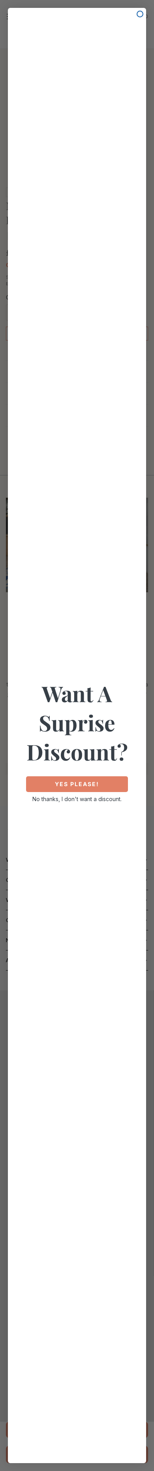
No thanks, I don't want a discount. (77, 799)
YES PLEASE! (77, 784)
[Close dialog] (140, 14)
